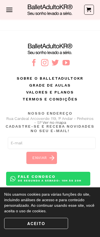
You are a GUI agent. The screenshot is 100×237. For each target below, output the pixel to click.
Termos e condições (50, 99)
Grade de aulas (50, 85)
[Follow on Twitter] (55, 63)
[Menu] (9, 9)
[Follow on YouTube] (66, 63)
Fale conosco (49, 178)
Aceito (36, 223)
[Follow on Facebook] (34, 63)
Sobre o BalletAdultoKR (50, 78)
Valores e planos (50, 92)
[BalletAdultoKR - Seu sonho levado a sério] (50, 9)
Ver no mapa (54, 122)
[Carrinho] (89, 10)
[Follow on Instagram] (44, 63)
